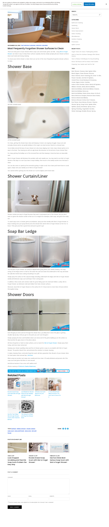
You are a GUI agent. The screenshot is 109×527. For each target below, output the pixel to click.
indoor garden (85, 82)
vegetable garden (88, 109)
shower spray (76, 104)
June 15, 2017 (11, 455)
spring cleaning (77, 109)
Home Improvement (77, 31)
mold (83, 87)
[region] (54, 4)
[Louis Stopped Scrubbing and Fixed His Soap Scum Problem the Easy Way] (17, 448)
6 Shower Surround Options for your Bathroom (40, 393)
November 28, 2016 (14, 45)
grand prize (75, 80)
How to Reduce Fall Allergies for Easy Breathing (85, 59)
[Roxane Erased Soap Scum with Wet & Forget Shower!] (38, 448)
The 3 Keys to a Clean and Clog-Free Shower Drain (27, 415)
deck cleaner (76, 75)
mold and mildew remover (80, 91)
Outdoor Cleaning (77, 39)
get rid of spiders (87, 78)
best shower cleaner (78, 71)
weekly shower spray (89, 111)
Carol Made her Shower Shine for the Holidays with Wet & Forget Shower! (27, 394)
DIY (91, 75)
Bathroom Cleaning (28, 45)
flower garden (76, 78)
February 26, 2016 (54, 455)
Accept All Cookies (89, 4)
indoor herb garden (78, 84)
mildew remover (21, 428)
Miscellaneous (76, 36)
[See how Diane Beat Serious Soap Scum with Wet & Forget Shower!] (59, 448)
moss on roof (95, 93)
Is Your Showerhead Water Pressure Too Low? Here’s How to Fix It (55, 394)
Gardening (74, 25)
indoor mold (89, 84)
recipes (83, 95)
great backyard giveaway (88, 80)
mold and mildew (77, 89)
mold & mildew (90, 87)
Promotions (75, 42)
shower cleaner (30, 428)
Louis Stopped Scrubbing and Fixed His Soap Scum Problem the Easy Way (17, 461)
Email (30, 496)
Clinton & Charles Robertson (27, 366)
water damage (76, 111)
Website (52, 496)
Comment (10, 477)
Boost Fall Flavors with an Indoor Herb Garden (85, 61)
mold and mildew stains (79, 93)
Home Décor (75, 28)
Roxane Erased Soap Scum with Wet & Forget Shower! (14, 393)
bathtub (13, 428)
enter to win (97, 75)
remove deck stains (93, 95)
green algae (76, 82)
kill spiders (97, 84)
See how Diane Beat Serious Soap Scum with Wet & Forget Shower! (59, 460)
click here (30, 355)
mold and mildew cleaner (91, 89)
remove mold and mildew (80, 98)
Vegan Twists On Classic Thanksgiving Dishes (85, 51)
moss (88, 93)
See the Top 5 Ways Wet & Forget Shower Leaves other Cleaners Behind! (14, 416)
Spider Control (76, 44)
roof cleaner (91, 100)
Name (9, 496)
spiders (74, 106)
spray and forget (19, 431)
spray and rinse (82, 106)
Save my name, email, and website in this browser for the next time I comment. (31, 502)
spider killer (92, 104)
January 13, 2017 (33, 455)
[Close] (106, 4)
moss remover (76, 95)
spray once (28, 431)
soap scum (11, 431)
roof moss (75, 102)
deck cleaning (85, 75)
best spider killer (90, 71)
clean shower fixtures (87, 73)
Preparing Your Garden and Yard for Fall (83, 64)
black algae (75, 73)
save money (83, 102)
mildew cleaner (76, 87)
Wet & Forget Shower (50, 343)
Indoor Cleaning (42, 45)
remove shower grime (79, 100)
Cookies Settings (76, 4)
